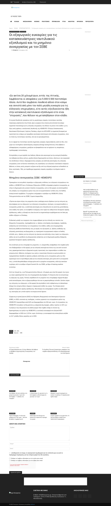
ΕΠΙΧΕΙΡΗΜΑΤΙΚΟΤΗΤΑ (24, 28)
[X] (96, 1)
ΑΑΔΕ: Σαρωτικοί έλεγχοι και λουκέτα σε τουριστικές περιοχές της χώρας (38, 417)
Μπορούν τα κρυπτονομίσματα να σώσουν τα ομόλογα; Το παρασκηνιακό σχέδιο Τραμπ (60, 395)
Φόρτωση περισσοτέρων (87, 220)
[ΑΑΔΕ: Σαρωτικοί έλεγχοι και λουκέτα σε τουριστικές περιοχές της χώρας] (39, 407)
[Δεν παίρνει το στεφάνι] (78, 183)
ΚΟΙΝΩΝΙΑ (32, 413)
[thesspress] (24, 10)
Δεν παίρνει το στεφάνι (89, 181)
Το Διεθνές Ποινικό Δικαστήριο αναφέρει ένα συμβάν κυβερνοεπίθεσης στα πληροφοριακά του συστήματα (56, 351)
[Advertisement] (88, 44)
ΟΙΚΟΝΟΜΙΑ (23, 31)
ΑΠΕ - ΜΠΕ (16, 331)
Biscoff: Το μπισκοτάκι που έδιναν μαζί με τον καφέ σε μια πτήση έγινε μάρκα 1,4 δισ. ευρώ (92, 213)
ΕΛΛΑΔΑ (16, 28)
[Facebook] (90, 1)
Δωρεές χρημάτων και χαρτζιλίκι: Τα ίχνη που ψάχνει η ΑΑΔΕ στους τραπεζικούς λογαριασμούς (60, 417)
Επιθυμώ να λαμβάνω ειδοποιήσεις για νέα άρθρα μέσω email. (27, 460)
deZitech (33, 504)
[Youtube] (100, 1)
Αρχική (11, 28)
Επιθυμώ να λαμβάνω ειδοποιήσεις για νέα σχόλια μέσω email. (27, 458)
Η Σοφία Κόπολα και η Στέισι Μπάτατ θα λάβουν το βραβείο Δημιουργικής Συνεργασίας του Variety (23, 351)
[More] (50, 53)
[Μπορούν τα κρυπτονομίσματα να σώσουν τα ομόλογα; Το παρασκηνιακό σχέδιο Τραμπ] (60, 385)
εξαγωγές (16, 332)
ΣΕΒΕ (21, 332)
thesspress (15, 50)
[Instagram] (93, 1)
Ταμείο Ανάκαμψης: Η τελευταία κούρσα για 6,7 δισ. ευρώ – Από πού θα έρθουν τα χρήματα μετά (18, 417)
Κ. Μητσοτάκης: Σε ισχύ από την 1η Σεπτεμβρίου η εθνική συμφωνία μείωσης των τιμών (38, 395)
